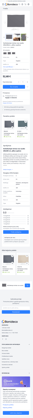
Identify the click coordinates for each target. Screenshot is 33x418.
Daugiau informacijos (7, 103)
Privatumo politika (8, 405)
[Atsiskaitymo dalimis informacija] (16, 385)
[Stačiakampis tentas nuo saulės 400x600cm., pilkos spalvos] (13, 53)
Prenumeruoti (16, 312)
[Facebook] (2, 339)
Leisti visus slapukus (16, 413)
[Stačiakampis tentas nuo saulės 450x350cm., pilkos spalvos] (9, 124)
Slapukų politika (7, 407)
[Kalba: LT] (28, 4)
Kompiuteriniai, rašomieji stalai (10, 362)
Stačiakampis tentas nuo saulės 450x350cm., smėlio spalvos (22, 269)
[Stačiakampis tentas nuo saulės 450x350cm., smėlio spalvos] (23, 259)
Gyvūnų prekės (6, 367)
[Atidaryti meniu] (3, 4)
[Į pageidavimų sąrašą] (27, 86)
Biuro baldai (5, 350)
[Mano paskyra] (22, 4)
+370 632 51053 (6, 327)
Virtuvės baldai (6, 353)
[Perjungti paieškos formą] (19, 4)
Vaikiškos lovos (5, 359)
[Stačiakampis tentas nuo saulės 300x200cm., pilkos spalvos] (22, 124)
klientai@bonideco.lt (7, 330)
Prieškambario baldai (7, 356)
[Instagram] (6, 339)
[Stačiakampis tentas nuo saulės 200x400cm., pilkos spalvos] (5, 53)
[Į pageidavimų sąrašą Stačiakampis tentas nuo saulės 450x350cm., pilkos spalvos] (12, 121)
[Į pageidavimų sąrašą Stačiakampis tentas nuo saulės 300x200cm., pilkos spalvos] (25, 121)
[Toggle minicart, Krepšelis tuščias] (25, 4)
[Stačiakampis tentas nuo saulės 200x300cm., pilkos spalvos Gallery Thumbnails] (16, 37)
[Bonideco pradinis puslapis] (10, 321)
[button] (16, 344)
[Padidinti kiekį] (27, 82)
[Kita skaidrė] (27, 129)
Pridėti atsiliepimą (16, 232)
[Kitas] (26, 22)
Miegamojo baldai (6, 348)
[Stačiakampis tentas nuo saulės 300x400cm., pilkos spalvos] (9, 53)
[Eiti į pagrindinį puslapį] (11, 4)
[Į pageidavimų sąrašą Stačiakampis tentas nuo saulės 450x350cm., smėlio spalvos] (27, 255)
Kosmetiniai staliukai (7, 364)
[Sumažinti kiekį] (18, 82)
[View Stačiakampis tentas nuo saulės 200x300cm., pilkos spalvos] (9, 37)
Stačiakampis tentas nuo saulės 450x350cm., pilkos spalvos (9, 134)
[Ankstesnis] (5, 22)
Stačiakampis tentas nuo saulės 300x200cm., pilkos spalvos (22, 134)
